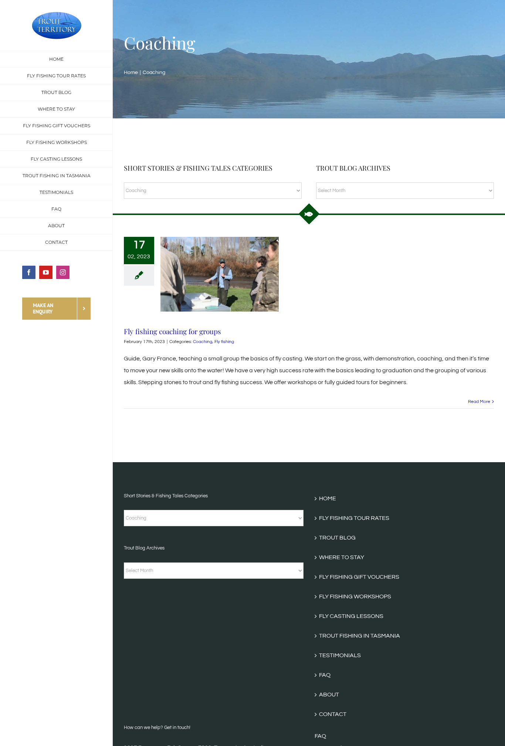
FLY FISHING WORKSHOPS (355, 596)
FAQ (325, 675)
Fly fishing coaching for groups (172, 331)
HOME (327, 498)
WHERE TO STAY (341, 557)
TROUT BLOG (337, 538)
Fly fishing (224, 341)
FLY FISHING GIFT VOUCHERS (359, 577)
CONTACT (332, 714)
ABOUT (329, 695)
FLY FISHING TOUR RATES (354, 518)
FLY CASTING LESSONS (351, 616)
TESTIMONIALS (340, 655)
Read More (479, 401)
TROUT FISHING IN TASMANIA (359, 636)
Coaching (202, 341)
